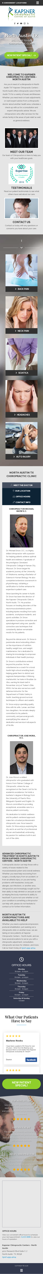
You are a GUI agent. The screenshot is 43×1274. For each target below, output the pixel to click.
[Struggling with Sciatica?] (21, 369)
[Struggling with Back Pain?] (21, 285)
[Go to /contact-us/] (21, 214)
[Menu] (38, 2)
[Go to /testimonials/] (21, 179)
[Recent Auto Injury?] (21, 453)
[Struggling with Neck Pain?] (21, 327)
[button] (21, 55)
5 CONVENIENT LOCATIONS (14, 3)
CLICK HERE (26, 1237)
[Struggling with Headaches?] (21, 411)
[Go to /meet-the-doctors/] (21, 144)
